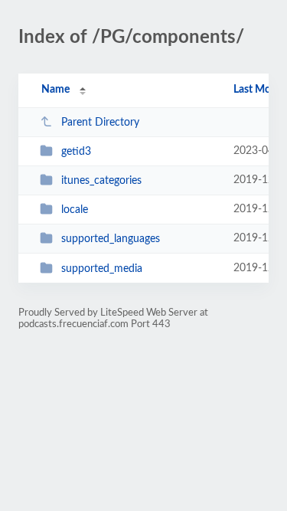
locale (74, 210)
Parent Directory (100, 122)
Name (55, 89)
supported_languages (110, 239)
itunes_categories (101, 180)
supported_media (101, 269)
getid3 (76, 151)
